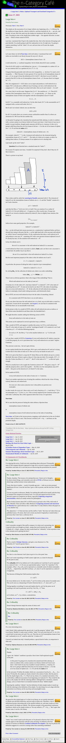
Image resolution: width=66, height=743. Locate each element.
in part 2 (35, 303)
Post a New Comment (12, 733)
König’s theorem (22, 542)
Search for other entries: (47, 437)
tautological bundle (31, 198)
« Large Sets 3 (14, 11)
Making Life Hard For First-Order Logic (18, 443)
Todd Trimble (16, 547)
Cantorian (28, 338)
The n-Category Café (33, 3)
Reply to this (44, 470)
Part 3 (14, 26)
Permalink (37, 470)
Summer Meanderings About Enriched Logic (20, 451)
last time (25, 54)
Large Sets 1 (9, 441)
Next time (9, 416)
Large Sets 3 (9, 437)
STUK (39, 480)
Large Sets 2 (9, 439)
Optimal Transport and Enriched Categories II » (40, 11)
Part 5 (22, 26)
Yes (9, 616)
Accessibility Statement (18, 739)
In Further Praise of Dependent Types (18, 447)
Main (22, 11)
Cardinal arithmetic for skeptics (35, 723)
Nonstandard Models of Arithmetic (17, 454)
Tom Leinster (16, 518)
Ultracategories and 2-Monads (15, 449)
